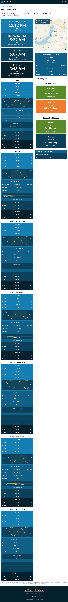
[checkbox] (43, 21)
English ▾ (34, 596)
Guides (27, 593)
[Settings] (66, 2)
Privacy (31, 593)
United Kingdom (4, 6)
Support (40, 593)
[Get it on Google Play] (39, 590)
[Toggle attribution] (65, 50)
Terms (36, 593)
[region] (51, 35)
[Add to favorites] (18, 9)
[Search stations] (62, 2)
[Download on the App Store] (28, 590)
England (10, 6)
